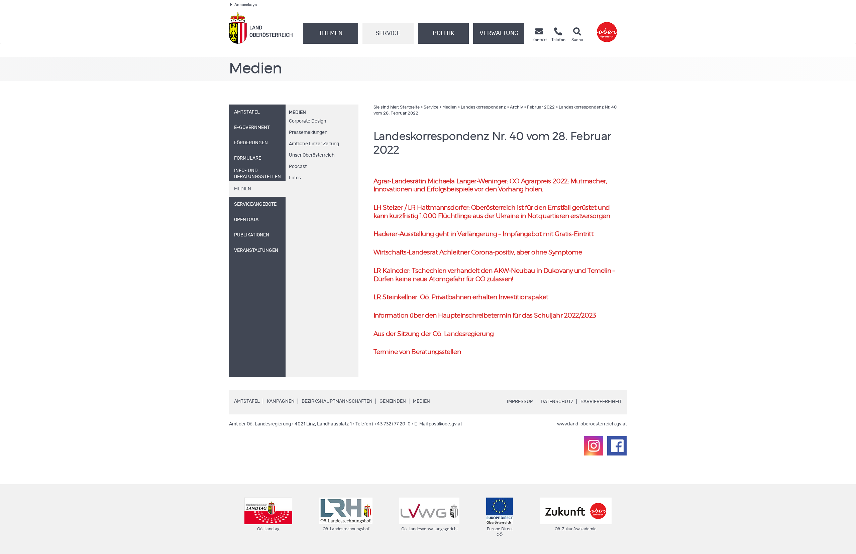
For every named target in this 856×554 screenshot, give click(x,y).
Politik (443, 33)
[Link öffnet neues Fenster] (607, 28)
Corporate (307, 121)
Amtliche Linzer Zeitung (314, 144)
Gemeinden (393, 401)
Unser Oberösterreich (312, 155)
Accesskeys (245, 5)
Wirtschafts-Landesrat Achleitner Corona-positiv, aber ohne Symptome (477, 252)
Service (388, 33)
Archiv (516, 107)
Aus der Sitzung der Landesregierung (433, 334)
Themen (330, 33)
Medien (297, 112)
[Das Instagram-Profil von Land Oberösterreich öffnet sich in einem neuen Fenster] (593, 446)
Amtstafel (247, 401)
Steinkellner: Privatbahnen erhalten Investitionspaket (460, 297)
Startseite (410, 107)
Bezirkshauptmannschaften (337, 401)
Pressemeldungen (308, 132)
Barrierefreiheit (601, 401)
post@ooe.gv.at (445, 424)
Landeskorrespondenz (483, 107)
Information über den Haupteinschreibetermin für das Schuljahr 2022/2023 (484, 316)
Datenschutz (557, 401)
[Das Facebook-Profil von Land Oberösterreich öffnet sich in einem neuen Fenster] (617, 446)
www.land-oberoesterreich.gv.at (592, 424)
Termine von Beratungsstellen (417, 352)
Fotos (295, 178)
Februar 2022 (541, 107)
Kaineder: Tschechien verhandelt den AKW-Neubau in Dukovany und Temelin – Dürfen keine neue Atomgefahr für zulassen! (494, 275)
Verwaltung (498, 33)
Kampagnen (281, 401)
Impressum (520, 401)
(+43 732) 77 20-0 (391, 424)
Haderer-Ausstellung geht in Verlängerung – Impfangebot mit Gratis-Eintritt (483, 234)
